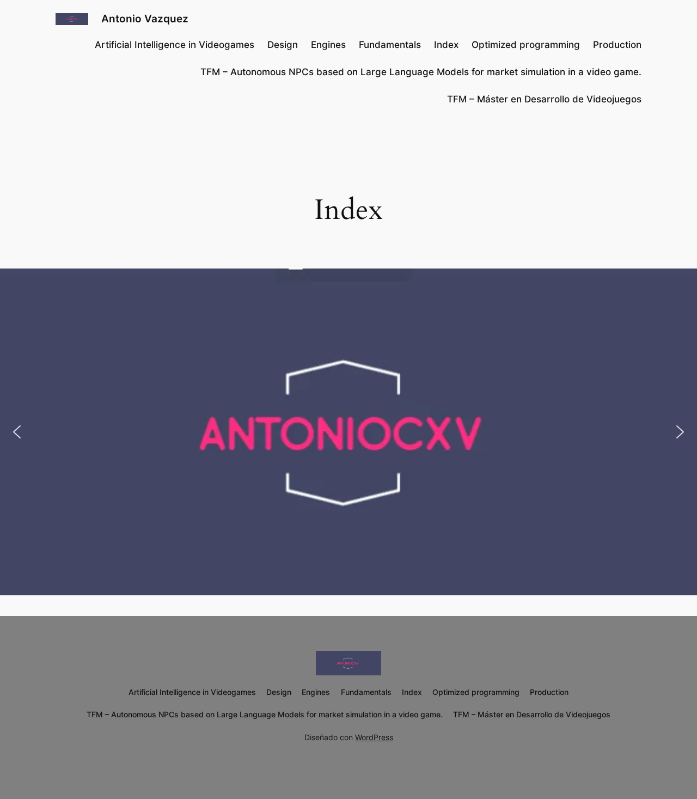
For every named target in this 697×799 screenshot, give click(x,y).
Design (282, 44)
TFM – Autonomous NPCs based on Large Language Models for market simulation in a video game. (420, 71)
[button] (17, 432)
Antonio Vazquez (144, 18)
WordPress (374, 737)
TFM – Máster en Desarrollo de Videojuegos (544, 99)
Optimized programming (526, 44)
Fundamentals (390, 44)
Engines (328, 44)
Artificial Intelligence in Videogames (174, 44)
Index (446, 44)
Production (617, 44)
